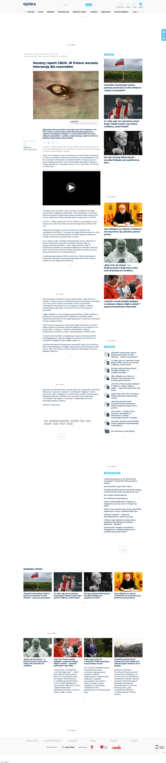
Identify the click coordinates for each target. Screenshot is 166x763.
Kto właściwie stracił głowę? (116, 498)
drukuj (53, 143)
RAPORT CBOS (48, 423)
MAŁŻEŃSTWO (74, 421)
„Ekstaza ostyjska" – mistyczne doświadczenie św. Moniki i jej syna (118, 515)
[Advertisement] (83, 30)
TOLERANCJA (69, 423)
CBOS (46, 421)
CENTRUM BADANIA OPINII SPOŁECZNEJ (59, 421)
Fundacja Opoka (32, 741)
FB (45, 143)
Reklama (93, 741)
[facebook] (164, 32)
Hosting (134, 741)
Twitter (49, 143)
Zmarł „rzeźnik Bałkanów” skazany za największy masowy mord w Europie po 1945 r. (120, 504)
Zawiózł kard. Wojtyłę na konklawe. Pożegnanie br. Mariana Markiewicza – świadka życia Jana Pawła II (120, 529)
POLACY (82, 421)
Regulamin (73, 741)
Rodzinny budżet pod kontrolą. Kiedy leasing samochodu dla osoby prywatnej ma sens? (122, 491)
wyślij (57, 143)
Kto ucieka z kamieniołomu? (115, 495)
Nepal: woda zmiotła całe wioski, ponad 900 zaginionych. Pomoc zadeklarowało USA (122, 510)
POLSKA (88, 421)
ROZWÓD (62, 423)
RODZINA (56, 423)
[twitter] (164, 35)
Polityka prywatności (52, 741)
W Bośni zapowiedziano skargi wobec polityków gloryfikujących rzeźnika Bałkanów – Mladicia (120, 522)
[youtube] (164, 38)
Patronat (113, 741)
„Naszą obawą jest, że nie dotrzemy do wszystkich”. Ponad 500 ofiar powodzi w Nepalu (121, 481)
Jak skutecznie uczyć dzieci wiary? (118, 486)
